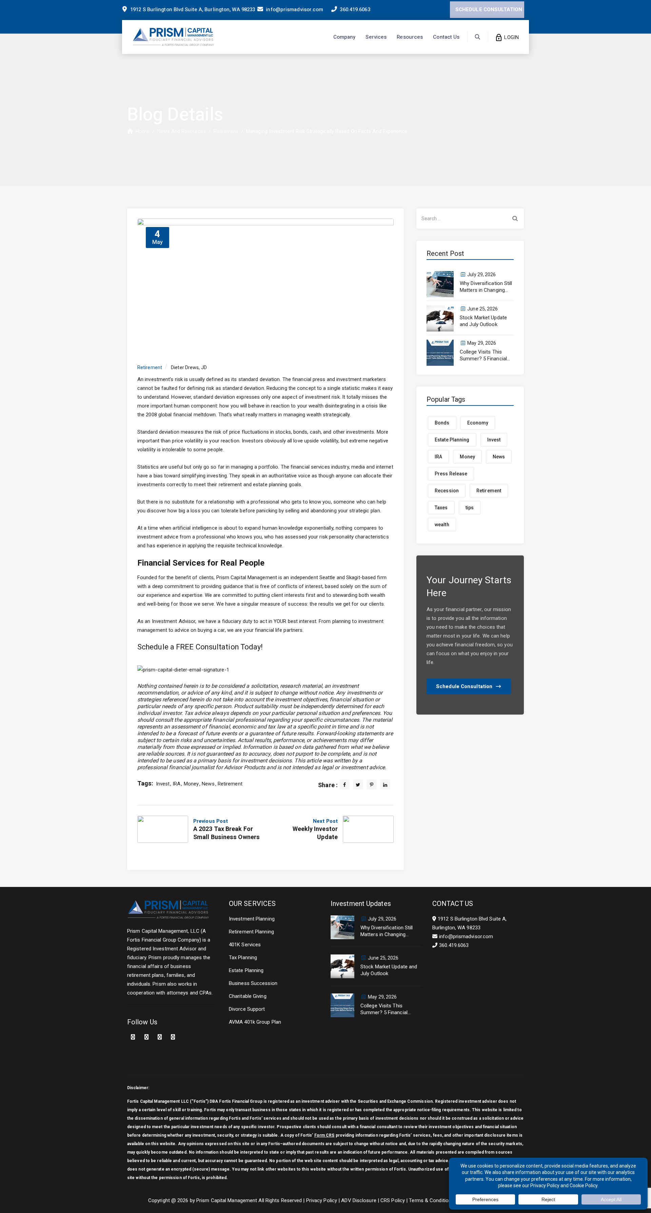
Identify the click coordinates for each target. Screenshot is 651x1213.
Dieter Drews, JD (189, 367)
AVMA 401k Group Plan (255, 1022)
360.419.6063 (355, 9)
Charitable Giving (248, 996)
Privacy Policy (321, 1200)
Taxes (441, 507)
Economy (478, 422)
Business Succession (253, 983)
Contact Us (446, 37)
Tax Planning (243, 957)
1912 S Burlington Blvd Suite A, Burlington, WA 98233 (192, 9)
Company (344, 37)
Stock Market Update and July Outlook (483, 321)
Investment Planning (252, 919)
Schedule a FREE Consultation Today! (200, 647)
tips (470, 507)
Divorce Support (247, 1009)
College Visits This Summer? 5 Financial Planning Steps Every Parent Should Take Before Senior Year (483, 355)
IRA (176, 784)
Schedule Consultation (464, 686)
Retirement (149, 367)
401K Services (245, 945)
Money (191, 784)
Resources (410, 37)
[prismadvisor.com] (173, 37)
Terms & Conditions (431, 1200)
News (208, 784)
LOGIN (511, 37)
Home (141, 131)
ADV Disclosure (358, 1200)
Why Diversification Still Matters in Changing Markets (486, 286)
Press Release (451, 473)
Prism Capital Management (226, 1200)
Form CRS (324, 1135)
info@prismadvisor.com (294, 9)
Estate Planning (452, 439)
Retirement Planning (251, 932)
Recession (447, 490)
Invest (163, 784)
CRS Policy (392, 1200)
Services (376, 37)
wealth (442, 524)
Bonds (442, 422)
